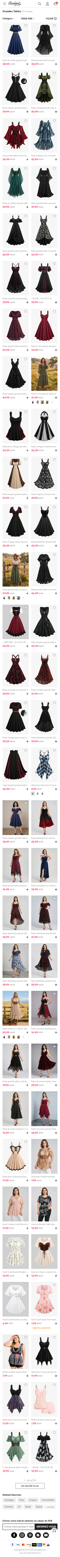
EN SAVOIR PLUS (30, 1486)
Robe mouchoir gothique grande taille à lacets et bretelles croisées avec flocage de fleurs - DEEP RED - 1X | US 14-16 (44, 1029)
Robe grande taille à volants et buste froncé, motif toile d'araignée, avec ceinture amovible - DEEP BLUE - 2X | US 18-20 (16, 1081)
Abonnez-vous (46, 1526)
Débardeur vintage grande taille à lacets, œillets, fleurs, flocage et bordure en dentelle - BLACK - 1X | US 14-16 (16, 446)
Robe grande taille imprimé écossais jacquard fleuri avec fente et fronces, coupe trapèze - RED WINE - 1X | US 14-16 (16, 346)
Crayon (33, 1500)
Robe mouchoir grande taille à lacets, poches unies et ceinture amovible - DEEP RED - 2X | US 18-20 (44, 1129)
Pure (21, 1500)
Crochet (8, 1506)
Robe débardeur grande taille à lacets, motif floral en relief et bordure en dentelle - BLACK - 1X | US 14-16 (44, 542)
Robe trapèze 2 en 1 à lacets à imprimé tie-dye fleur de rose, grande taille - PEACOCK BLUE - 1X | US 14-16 (44, 156)
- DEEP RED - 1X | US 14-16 (14, 642)
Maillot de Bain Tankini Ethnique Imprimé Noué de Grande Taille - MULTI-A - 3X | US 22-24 (16, 1372)
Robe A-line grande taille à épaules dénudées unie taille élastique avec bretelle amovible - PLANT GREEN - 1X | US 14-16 (44, 394)
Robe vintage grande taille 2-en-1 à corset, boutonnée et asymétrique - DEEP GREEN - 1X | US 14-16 (44, 108)
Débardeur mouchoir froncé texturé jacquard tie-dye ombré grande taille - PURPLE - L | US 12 (16, 1420)
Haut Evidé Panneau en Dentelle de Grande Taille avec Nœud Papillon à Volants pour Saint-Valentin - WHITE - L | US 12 (16, 1320)
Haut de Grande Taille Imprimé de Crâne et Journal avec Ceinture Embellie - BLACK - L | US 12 (44, 1224)
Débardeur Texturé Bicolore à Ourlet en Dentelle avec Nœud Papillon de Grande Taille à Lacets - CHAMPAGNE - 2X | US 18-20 (16, 1177)
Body (28, 1506)
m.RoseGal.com (17, 3)
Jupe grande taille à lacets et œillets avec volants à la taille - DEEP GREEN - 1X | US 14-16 (16, 590)
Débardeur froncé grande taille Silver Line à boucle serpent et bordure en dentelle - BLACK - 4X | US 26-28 (44, 1372)
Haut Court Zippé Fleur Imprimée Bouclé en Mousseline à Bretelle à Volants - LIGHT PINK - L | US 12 (44, 1320)
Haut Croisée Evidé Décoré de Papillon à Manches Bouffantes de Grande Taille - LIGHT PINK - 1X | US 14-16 (16, 1224)
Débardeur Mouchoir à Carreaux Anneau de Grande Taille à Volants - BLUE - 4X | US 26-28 (44, 785)
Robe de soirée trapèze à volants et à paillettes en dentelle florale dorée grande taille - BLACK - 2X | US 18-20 (16, 1129)
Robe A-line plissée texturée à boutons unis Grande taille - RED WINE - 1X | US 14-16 (44, 346)
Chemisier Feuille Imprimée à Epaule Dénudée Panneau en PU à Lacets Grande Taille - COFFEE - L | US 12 (44, 1177)
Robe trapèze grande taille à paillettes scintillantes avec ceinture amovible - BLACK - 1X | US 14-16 (44, 642)
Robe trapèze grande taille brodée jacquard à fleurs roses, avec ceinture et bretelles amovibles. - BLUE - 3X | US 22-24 (16, 838)
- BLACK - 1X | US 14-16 (41, 298)
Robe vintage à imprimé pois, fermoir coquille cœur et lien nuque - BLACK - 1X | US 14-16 (44, 446)
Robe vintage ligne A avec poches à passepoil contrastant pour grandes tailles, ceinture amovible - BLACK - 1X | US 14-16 (16, 738)
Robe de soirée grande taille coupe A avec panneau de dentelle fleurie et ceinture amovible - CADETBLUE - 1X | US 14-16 (16, 60)
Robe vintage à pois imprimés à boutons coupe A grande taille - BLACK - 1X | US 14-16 (16, 542)
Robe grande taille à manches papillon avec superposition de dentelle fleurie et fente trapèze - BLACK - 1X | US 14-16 (44, 590)
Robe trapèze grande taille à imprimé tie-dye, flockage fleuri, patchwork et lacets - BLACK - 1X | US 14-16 (16, 394)
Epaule (39, 1506)
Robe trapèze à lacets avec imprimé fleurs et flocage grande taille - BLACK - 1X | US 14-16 (44, 494)
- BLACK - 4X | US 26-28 (42, 1467)
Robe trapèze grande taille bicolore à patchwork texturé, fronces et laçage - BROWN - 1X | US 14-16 (16, 494)
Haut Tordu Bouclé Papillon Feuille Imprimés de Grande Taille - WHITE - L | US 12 (16, 1272)
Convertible (48, 1500)
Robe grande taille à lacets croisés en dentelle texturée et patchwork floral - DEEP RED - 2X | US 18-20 (16, 886)
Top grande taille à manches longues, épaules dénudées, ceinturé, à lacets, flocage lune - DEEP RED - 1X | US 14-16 (16, 156)
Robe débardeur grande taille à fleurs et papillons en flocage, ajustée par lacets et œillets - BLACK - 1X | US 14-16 (44, 738)
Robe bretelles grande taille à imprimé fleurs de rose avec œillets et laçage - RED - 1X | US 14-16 (44, 690)
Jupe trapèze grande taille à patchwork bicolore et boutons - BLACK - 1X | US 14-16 (16, 785)
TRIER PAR (26, 18)
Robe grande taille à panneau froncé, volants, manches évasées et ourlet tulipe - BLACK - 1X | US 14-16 (44, 203)
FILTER (49, 18)
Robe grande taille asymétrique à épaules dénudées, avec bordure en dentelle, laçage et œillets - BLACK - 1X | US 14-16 (16, 251)
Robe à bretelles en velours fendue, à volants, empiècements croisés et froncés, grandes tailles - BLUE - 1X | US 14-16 (44, 886)
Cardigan (9, 1500)
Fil (19, 1506)
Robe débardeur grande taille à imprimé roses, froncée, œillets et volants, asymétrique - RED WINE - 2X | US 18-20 (16, 933)
